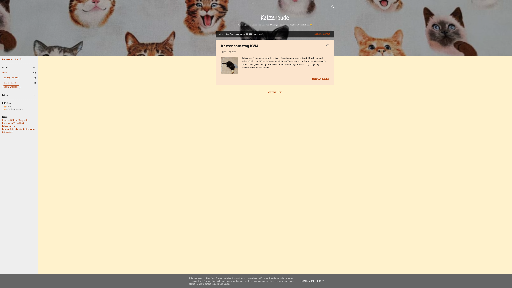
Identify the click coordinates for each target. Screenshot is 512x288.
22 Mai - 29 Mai (11, 77)
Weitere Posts (275, 92)
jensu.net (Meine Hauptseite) (15, 120)
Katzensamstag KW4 (239, 46)
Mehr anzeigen (320, 79)
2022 (4, 72)
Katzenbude (275, 18)
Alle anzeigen (323, 34)
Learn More (307, 281)
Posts (8, 106)
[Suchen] (332, 7)
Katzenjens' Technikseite (14, 123)
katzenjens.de (8, 126)
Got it (320, 281)
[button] (327, 46)
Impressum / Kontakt (12, 59)
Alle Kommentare (14, 109)
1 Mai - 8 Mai (10, 82)
